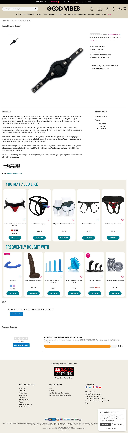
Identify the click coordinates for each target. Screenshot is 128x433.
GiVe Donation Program (93, 396)
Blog (50, 388)
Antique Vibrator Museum (93, 394)
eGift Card (22, 388)
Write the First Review (114, 34)
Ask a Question (94, 41)
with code (48, 2)
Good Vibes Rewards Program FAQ (97, 401)
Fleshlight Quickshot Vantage (115, 281)
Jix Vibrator (12, 281)
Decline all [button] (118, 424)
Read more (111, 420)
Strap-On (13, 20)
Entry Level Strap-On (88, 224)
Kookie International (14, 173)
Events (51, 391)
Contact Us (23, 393)
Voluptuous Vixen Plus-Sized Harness (64, 224)
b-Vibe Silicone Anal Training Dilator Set (53, 281)
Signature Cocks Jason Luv (33, 281)
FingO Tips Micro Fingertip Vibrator (74, 281)
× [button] (124, 410)
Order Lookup (23, 395)
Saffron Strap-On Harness (113, 224)
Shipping (22, 397)
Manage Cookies (25, 406)
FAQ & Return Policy (26, 404)
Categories (5, 20)
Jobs (86, 403)
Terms (21, 402)
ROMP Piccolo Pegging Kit (39, 224)
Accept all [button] (105, 424)
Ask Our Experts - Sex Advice (59, 393)
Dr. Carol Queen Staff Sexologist (60, 395)
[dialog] (112, 420)
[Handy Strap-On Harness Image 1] (57, 68)
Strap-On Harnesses (25, 20)
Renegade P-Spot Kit (94, 281)
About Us (22, 391)
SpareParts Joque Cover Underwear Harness (15, 224)
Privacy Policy (24, 400)
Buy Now (14, 238)
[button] (12, 230)
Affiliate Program (90, 392)
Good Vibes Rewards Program (95, 399)
